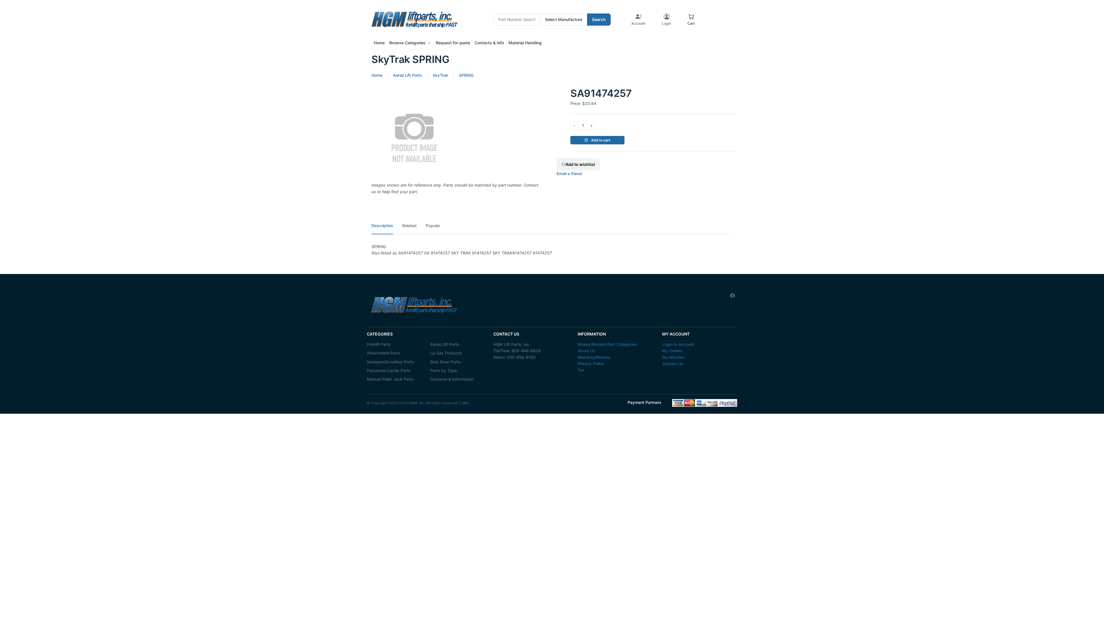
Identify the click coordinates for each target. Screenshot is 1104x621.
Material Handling (525, 42)
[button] (691, 20)
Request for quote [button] (453, 42)
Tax (581, 369)
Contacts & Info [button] (489, 42)
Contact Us (672, 363)
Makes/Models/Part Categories (607, 344)
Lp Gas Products (446, 352)
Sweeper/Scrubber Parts (390, 361)
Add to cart (600, 140)
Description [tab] (382, 225)
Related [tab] (409, 225)
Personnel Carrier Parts (389, 370)
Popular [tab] (433, 225)
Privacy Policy (591, 363)
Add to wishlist (580, 164)
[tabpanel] (552, 250)
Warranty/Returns (594, 357)
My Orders (672, 350)
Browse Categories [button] (407, 42)
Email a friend (569, 173)
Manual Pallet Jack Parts (390, 379)
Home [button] (379, 42)
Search (599, 19)
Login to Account (678, 344)
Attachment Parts (383, 352)
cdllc (465, 403)
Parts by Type (443, 370)
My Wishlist (673, 357)
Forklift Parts (379, 344)
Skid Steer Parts (445, 361)
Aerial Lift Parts (444, 344)
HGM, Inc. (417, 403)
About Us (586, 350)
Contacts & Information (452, 379)
